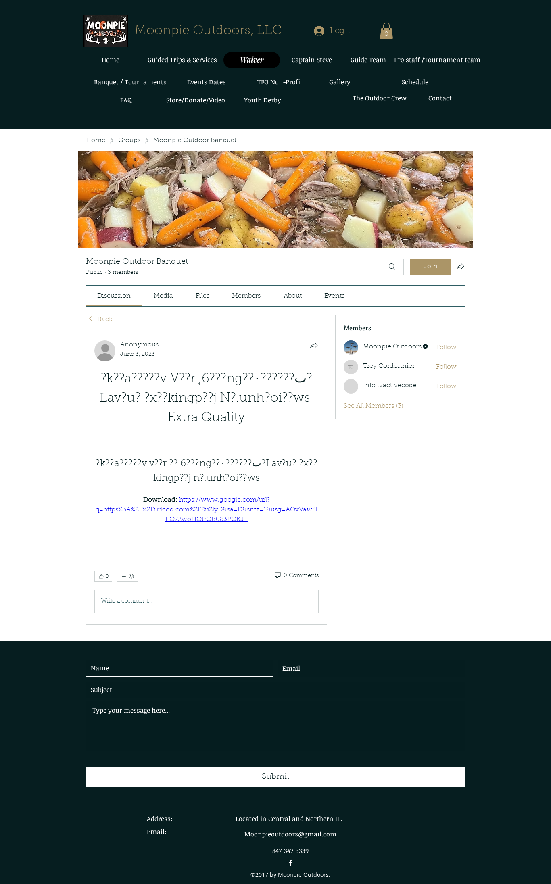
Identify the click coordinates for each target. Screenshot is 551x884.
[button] (386, 31)
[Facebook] (290, 863)
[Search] (392, 267)
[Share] (314, 345)
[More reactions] (127, 576)
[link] (114, 296)
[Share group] (460, 266)
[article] (206, 478)
